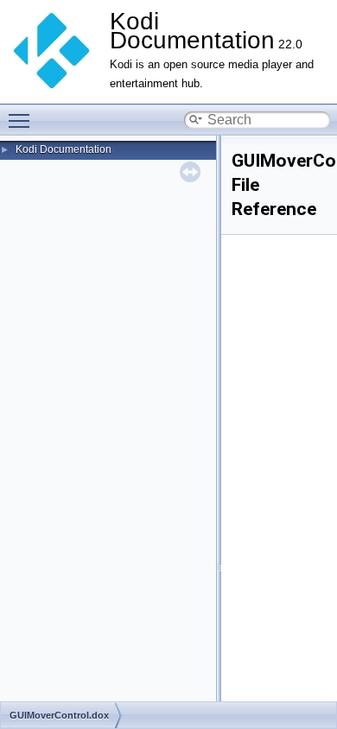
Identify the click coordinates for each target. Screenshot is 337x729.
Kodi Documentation (63, 149)
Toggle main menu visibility (22, 120)
